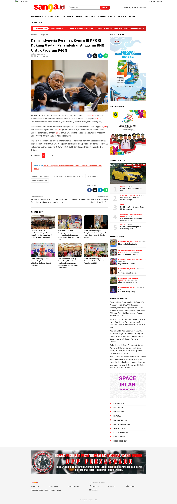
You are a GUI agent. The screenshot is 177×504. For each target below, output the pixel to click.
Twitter (112, 486)
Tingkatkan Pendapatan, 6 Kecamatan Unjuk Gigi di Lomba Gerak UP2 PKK (90, 199)
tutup (26, 1)
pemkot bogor (119, 412)
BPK (58, 132)
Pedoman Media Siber (39, 490)
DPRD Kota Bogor (120, 433)
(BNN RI (90, 115)
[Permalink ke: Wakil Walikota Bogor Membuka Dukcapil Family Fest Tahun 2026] (96, 250)
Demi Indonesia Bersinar (41, 176)
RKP (60, 129)
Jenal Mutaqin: (119, 428)
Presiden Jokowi (120, 441)
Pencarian (105, 7)
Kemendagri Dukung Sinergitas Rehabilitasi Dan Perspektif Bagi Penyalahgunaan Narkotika (49, 199)
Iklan (122, 195)
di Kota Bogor (119, 437)
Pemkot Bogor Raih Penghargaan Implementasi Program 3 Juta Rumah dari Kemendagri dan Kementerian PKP (91, 28)
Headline (132, 214)
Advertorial (122, 250)
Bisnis (120, 242)
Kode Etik (35, 487)
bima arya (117, 416)
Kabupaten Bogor (124, 252)
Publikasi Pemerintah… (128, 254)
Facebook (95, 486)
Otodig (122, 186)
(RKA (105, 126)
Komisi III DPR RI (92, 176)
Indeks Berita (73, 487)
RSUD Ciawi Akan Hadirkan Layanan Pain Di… (131, 219)
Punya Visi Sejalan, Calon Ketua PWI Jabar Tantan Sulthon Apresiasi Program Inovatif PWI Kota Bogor (127, 313)
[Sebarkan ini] (89, 55)
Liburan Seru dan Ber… (127, 282)
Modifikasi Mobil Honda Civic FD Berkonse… (132, 208)
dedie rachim (118, 403)
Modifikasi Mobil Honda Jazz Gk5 (131, 189)
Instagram (131, 486)
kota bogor (118, 408)
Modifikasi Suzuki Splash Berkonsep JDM (130, 228)
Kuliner (132, 287)
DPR (96, 118)
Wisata (135, 195)
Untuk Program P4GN (39, 180)
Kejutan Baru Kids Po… (127, 264)
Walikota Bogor (120, 420)
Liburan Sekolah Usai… (127, 244)
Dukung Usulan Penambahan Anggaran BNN (68, 176)
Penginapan (129, 195)
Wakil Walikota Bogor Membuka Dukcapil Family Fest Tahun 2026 (94, 261)
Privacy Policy (55, 490)
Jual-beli (133, 269)
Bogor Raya (124, 214)
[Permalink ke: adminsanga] (33, 55)
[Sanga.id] (49, 7)
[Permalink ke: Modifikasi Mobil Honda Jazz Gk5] (128, 173)
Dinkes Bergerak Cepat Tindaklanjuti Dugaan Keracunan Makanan (126, 339)
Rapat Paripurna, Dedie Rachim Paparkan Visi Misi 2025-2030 (128, 324)
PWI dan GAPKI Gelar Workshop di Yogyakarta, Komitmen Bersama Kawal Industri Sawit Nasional (41, 234)
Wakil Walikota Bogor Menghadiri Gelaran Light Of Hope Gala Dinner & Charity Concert (95, 234)
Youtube (95, 490)
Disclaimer (53, 487)
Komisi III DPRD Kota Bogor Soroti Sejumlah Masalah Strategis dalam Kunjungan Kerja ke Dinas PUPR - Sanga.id (126, 333)
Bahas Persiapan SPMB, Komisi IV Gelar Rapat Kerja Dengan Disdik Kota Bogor (126, 350)
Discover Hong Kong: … (128, 291)
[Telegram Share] (100, 55)
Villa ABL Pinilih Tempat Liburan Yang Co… (129, 199)
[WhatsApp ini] (105, 55)
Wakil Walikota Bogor (122, 424)
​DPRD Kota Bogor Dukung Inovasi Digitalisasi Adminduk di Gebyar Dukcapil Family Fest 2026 (42, 262)
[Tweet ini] (94, 55)
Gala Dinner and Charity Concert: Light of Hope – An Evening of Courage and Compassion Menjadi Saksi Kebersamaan (68, 263)
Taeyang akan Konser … (128, 273)
